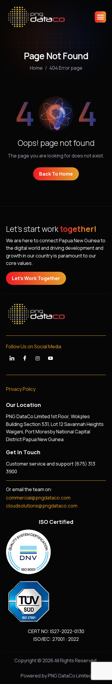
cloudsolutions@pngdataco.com (41, 505)
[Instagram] (37, 358)
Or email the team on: (29, 489)
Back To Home (56, 174)
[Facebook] (24, 358)
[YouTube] (50, 358)
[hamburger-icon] (100, 17)
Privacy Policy (21, 389)
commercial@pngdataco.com (38, 497)
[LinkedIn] (11, 358)
